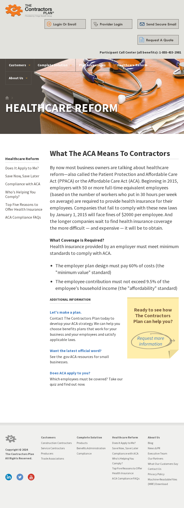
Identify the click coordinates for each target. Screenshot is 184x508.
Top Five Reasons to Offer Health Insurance (23, 207)
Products (82, 443)
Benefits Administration (91, 448)
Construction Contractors (56, 443)
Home (8, 99)
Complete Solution (53, 65)
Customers (17, 65)
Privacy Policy (156, 474)
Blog (150, 443)
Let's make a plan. (65, 312)
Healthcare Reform (132, 65)
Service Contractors (53, 448)
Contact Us (154, 469)
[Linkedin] (8, 477)
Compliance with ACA (22, 183)
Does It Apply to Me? (22, 168)
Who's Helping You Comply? (20, 194)
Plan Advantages (92, 65)
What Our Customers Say (163, 464)
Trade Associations (52, 458)
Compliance (84, 453)
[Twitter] (20, 477)
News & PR (154, 448)
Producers (47, 453)
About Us (16, 78)
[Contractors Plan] (10, 439)
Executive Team (157, 453)
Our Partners (155, 458)
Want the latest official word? (76, 350)
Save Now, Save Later (22, 175)
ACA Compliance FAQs (23, 217)
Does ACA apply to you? (70, 373)
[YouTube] (31, 477)
